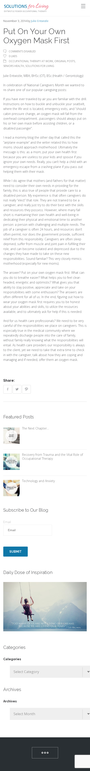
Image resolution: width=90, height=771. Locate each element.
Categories (12, 659)
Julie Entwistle (39, 21)
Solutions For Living (39, 66)
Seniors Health (13, 66)
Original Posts (64, 61)
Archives (10, 701)
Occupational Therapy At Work (31, 61)
